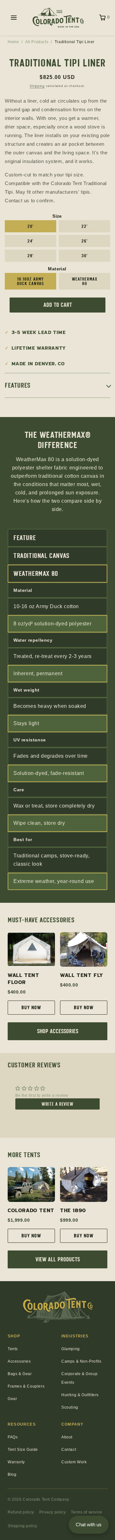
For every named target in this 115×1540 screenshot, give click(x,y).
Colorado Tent (31, 1210)
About (67, 1437)
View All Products (57, 1259)
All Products (36, 42)
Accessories (19, 1361)
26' (84, 241)
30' (84, 255)
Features (18, 385)
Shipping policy (22, 1526)
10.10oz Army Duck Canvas (30, 281)
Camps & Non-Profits (81, 1361)
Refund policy (21, 1512)
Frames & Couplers (26, 1386)
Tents (13, 1349)
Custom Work (74, 1462)
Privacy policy (52, 1512)
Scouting (69, 1407)
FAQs (13, 1437)
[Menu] (13, 17)
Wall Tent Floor (23, 978)
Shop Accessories (57, 1031)
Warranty (16, 1462)
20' (30, 226)
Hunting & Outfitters (80, 1395)
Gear (12, 1399)
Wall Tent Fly (81, 975)
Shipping (37, 86)
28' (30, 255)
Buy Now (31, 1007)
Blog (12, 1474)
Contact (68, 1449)
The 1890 (73, 1210)
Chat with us (89, 1524)
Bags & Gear (20, 1374)
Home (13, 42)
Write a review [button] (57, 1104)
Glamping (70, 1349)
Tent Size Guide (23, 1449)
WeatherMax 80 (84, 281)
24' (30, 241)
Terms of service (86, 1512)
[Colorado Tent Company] (58, 17)
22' (84, 226)
